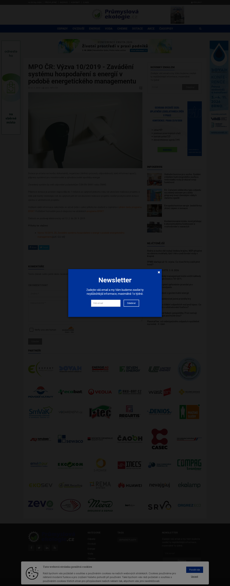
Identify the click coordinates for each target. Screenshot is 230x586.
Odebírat (131, 303)
